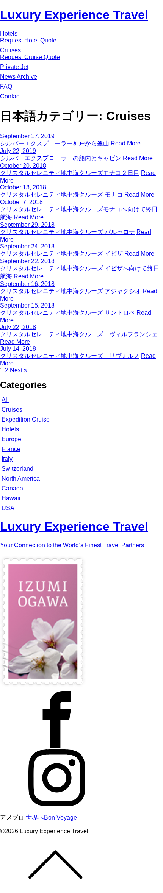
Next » (18, 370)
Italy (7, 459)
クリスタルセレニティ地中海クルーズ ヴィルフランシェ (79, 334)
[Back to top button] (81, 864)
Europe (11, 439)
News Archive (18, 76)
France (11, 449)
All (5, 400)
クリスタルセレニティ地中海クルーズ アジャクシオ (70, 291)
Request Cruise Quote (30, 57)
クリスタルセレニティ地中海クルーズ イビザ (61, 253)
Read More (126, 143)
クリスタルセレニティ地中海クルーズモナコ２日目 (69, 173)
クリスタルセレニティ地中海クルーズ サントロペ (67, 312)
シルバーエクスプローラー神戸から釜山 (54, 143)
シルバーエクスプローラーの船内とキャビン (60, 158)
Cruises (10, 50)
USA (8, 508)
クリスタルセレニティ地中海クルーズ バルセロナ (67, 232)
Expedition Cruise (26, 419)
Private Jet (14, 67)
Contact (10, 96)
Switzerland (17, 468)
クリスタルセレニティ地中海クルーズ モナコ (61, 194)
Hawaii (11, 498)
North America (21, 478)
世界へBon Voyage (51, 817)
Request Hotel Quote (28, 40)
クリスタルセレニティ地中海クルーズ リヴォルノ (69, 356)
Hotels (8, 33)
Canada (12, 488)
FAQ (6, 86)
